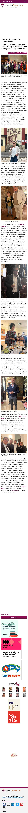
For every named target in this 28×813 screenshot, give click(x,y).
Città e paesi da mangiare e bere (11, 39)
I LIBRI (7, 1)
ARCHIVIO (11, 1)
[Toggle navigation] (24, 1)
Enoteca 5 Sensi (14, 490)
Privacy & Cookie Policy (7, 797)
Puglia (5, 41)
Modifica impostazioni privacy (18, 797)
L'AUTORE (3, 1)
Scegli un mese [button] (14, 617)
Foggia (10, 41)
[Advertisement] (14, 23)
